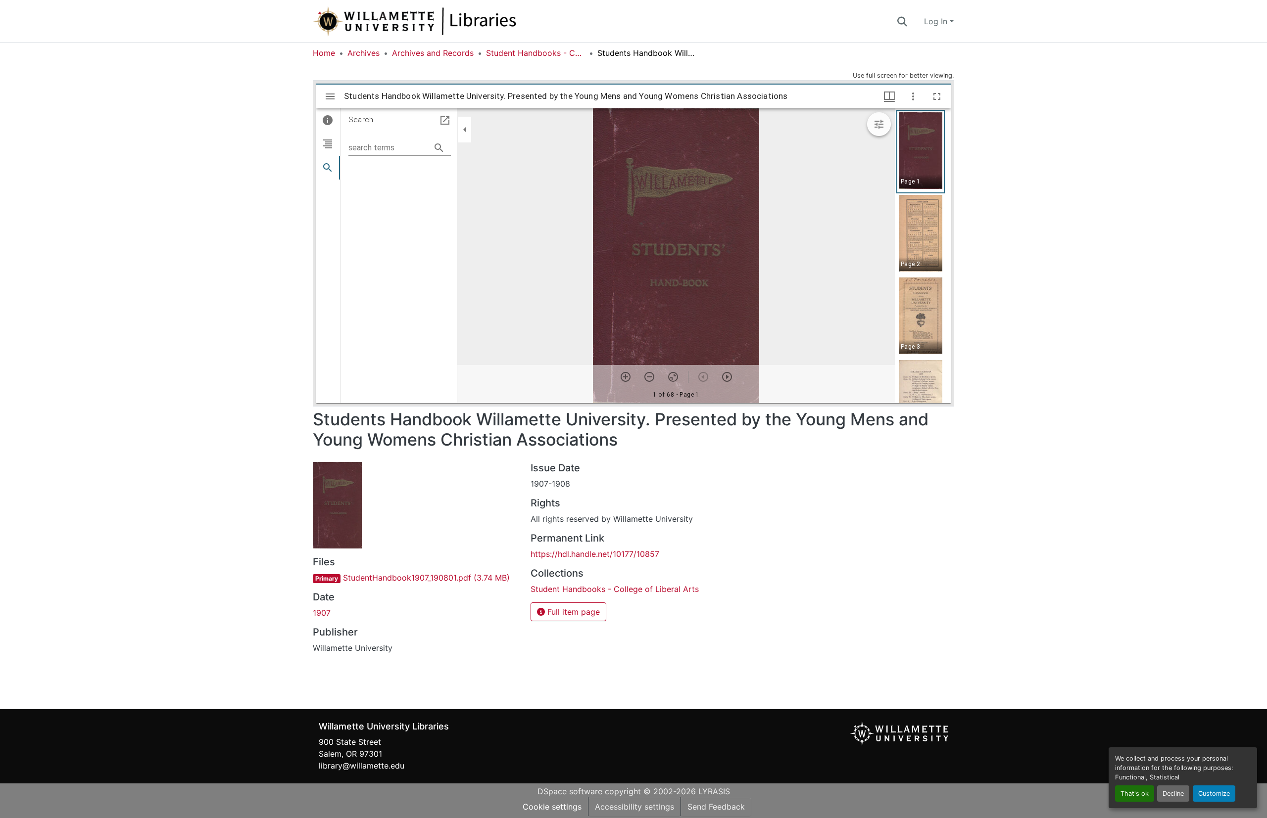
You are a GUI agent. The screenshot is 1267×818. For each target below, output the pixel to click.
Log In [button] (937, 21)
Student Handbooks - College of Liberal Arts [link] (535, 53)
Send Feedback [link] (716, 807)
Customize (1214, 793)
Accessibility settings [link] (634, 807)
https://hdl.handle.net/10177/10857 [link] (595, 554)
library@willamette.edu (361, 766)
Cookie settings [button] (552, 807)
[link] (416, 578)
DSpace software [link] (569, 791)
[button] (447, 21)
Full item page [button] (572, 612)
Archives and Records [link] (433, 53)
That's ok (1135, 793)
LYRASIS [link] (714, 791)
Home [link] (324, 53)
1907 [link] (322, 613)
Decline (1173, 793)
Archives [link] (363, 53)
